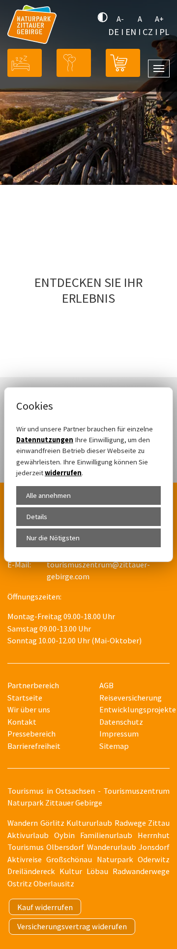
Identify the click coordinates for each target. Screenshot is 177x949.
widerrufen (63, 472)
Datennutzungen (44, 439)
